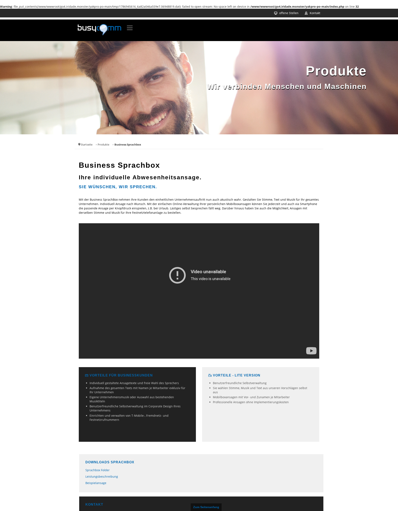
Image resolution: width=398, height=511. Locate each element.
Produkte (103, 144)
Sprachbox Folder (97, 470)
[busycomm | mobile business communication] (99, 30)
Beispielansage (95, 483)
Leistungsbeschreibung (101, 476)
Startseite (86, 144)
